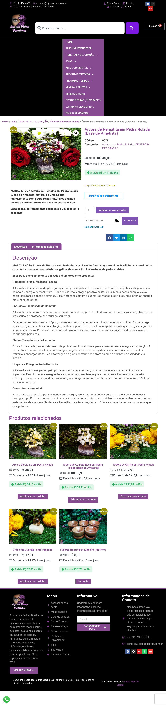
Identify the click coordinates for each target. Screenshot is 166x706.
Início (5, 121)
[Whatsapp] (144, 651)
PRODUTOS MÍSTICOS (78, 74)
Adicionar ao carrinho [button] (32, 496)
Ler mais (83, 581)
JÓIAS (69, 61)
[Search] (132, 28)
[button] (76, 133)
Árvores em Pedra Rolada (64, 121)
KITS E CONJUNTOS (77, 67)
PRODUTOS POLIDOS (77, 80)
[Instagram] (153, 4)
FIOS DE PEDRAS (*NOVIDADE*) (83, 100)
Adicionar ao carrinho (112, 210)
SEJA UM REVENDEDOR (79, 48)
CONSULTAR (130, 220)
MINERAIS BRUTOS (76, 87)
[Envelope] (150, 651)
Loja (13, 121)
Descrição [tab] (20, 246)
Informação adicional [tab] (45, 246)
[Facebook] (147, 4)
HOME (69, 42)
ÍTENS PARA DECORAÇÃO (80, 54)
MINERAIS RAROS (75, 93)
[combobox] (80, 28)
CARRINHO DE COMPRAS (80, 106)
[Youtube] (150, 8)
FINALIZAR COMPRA (77, 113)
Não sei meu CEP (94, 227)
